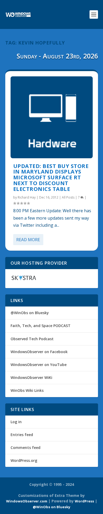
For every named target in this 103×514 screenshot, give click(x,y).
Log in (16, 421)
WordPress (84, 501)
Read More (28, 240)
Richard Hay (27, 197)
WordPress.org (24, 460)
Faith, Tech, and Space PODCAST (41, 325)
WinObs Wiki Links (27, 390)
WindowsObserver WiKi (31, 377)
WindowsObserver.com (26, 501)
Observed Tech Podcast (32, 338)
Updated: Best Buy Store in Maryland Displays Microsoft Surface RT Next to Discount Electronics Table (51, 177)
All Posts (68, 197)
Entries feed (22, 434)
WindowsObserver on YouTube (39, 364)
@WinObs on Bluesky (30, 312)
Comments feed (25, 447)
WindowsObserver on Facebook (39, 351)
